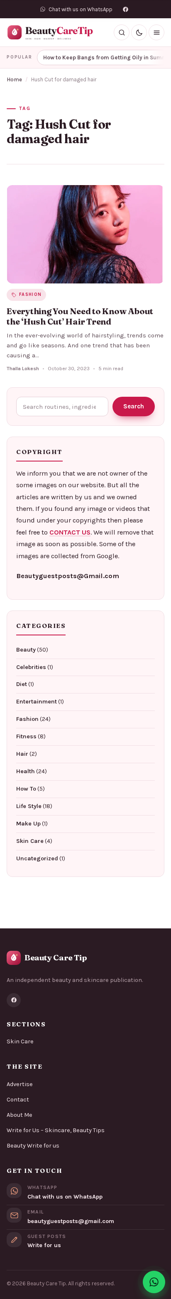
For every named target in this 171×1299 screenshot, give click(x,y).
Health (25, 771)
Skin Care (30, 841)
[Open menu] (156, 32)
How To (26, 788)
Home (14, 79)
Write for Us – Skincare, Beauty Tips (56, 1130)
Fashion (27, 719)
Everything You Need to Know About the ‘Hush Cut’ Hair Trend (80, 316)
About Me (19, 1114)
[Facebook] (126, 9)
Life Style (29, 806)
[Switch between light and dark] (139, 32)
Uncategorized (37, 858)
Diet (21, 684)
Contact (18, 1099)
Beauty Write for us (33, 1145)
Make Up (28, 823)
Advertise (20, 1084)
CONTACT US (69, 532)
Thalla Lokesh (23, 368)
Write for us (44, 1245)
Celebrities (31, 667)
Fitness (26, 736)
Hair (22, 753)
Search (133, 406)
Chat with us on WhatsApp (65, 1196)
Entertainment (36, 701)
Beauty (26, 649)
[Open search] (121, 32)
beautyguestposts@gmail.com (70, 1221)
